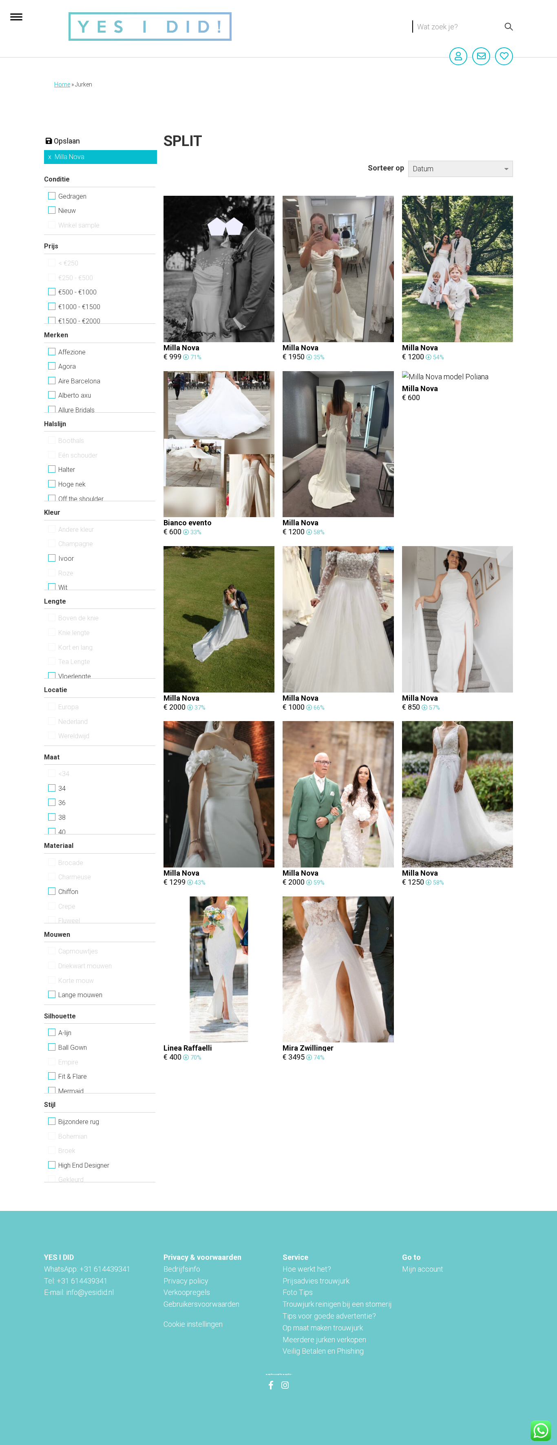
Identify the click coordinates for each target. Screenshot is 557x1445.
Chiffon (68, 892)
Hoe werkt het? (307, 1269)
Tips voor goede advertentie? (329, 1316)
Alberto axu (74, 395)
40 (62, 832)
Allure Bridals (76, 410)
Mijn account (422, 1269)
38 (62, 817)
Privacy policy (186, 1281)
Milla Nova (69, 157)
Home (62, 84)
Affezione (72, 352)
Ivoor (66, 558)
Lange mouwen (80, 995)
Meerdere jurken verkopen (324, 1339)
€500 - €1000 (77, 292)
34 (62, 788)
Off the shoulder (81, 499)
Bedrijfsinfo (182, 1269)
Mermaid (71, 1091)
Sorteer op (386, 168)
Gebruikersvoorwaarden (201, 1304)
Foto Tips (298, 1292)
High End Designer (83, 1165)
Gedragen (72, 196)
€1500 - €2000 (79, 321)
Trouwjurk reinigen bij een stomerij (337, 1304)
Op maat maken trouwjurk (323, 1327)
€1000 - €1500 (79, 307)
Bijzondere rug (78, 1122)
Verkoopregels (187, 1292)
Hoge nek (72, 484)
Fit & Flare (72, 1076)
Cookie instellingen (193, 1324)
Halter (66, 470)
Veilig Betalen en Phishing (323, 1351)
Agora (67, 366)
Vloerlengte (74, 676)
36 (62, 803)
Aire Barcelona (79, 381)
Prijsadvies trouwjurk (316, 1281)
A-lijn (64, 1033)
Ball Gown (72, 1047)
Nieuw (67, 211)
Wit (62, 587)
